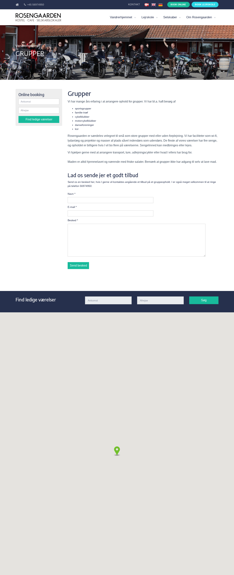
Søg (204, 300)
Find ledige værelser (39, 119)
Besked (73, 220)
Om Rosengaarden (199, 17)
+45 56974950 (35, 4)
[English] (153, 4)
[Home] (18, 4)
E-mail (72, 206)
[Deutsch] (160, 4)
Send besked (78, 265)
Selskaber (170, 17)
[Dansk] (146, 4)
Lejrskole (148, 17)
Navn (71, 193)
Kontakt (134, 4)
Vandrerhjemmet (121, 17)
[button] (117, 451)
